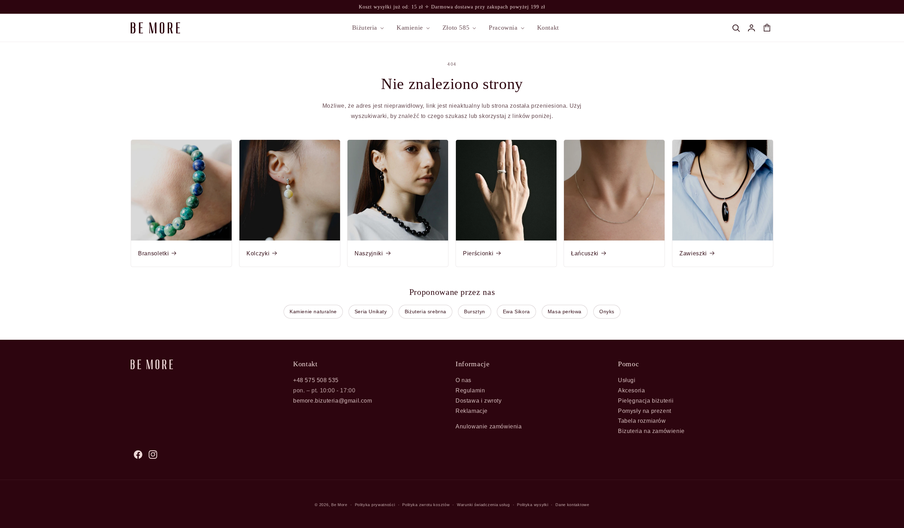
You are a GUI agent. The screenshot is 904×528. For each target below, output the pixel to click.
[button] (367, 27)
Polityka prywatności (375, 505)
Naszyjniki (369, 253)
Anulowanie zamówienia (489, 426)
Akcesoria (631, 390)
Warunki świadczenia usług (483, 505)
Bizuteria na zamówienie (651, 431)
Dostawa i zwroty (479, 401)
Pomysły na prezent (644, 411)
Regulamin (470, 390)
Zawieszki (693, 253)
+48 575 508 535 (316, 380)
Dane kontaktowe (572, 505)
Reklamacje (472, 411)
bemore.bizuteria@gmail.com (332, 401)
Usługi (627, 380)
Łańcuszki (585, 253)
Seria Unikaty (371, 311)
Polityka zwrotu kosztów (426, 505)
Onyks (606, 311)
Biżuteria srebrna (425, 311)
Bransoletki (153, 253)
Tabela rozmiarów (642, 421)
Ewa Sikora (516, 311)
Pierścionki (478, 253)
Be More (339, 505)
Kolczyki (257, 253)
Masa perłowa (565, 311)
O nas (463, 380)
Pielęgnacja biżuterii (646, 401)
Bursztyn (474, 311)
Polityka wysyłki (532, 505)
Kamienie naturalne (313, 311)
